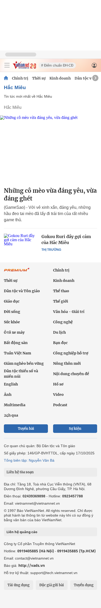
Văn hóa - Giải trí (68, 311)
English (11, 384)
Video (58, 394)
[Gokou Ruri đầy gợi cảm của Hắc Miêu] (21, 245)
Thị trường (51, 250)
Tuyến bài (26, 428)
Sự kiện (75, 428)
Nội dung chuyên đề (71, 373)
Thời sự (39, 78)
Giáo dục (11, 301)
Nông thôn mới (67, 363)
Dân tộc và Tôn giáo (22, 291)
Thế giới (60, 301)
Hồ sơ (58, 384)
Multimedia (14, 405)
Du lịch (59, 332)
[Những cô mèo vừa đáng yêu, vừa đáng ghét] (50, 149)
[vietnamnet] (24, 67)
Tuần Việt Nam (17, 353)
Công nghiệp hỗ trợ (70, 353)
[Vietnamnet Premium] (17, 272)
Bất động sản (16, 342)
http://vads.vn (31, 565)
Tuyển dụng (83, 585)
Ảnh (7, 394)
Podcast (60, 405)
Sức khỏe (12, 322)
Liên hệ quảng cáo (21, 532)
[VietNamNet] (6, 78)
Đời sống (12, 311)
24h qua (11, 415)
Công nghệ (63, 322)
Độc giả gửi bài (51, 585)
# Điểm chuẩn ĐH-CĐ (57, 65)
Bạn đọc (60, 342)
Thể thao (61, 291)
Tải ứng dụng (19, 585)
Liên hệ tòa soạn (20, 472)
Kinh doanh (60, 78)
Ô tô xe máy (14, 332)
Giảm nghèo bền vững (24, 363)
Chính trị (20, 78)
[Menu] (7, 65)
